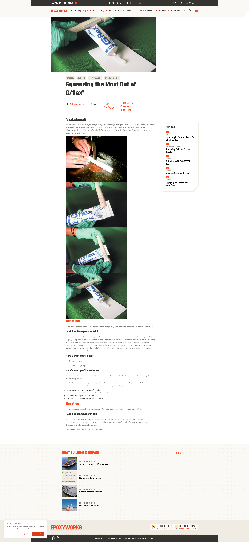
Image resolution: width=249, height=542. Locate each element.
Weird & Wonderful (146, 10)
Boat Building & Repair (80, 10)
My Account (193, 3)
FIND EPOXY (78, 3)
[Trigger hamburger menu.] (196, 10)
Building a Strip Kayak (90, 478)
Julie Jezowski (77, 103)
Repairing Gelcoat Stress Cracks (178, 150)
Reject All (25, 534)
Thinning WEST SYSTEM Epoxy (178, 162)
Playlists (178, 3)
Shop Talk (130, 10)
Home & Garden (115, 10)
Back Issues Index (178, 10)
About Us (162, 10)
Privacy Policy (127, 538)
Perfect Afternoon (148, 538)
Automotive (169, 135)
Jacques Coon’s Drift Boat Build (94, 464)
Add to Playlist (130, 106)
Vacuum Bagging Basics (177, 173)
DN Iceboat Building (89, 505)
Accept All (38, 534)
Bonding (70, 78)
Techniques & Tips (112, 78)
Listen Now (128, 103)
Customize (13, 534)
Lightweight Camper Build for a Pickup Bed (180, 138)
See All (179, 453)
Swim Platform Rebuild (90, 491)
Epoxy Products (95, 78)
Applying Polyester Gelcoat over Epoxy (179, 184)
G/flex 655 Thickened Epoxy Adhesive (81, 127)
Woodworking (98, 10)
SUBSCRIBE (137, 3)
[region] (25, 529)
